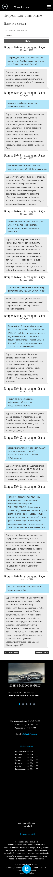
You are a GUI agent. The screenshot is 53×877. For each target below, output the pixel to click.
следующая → (42, 652)
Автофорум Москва (14, 867)
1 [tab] (19, 704)
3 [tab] (27, 704)
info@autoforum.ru (29, 734)
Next (49, 684)
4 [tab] (30, 704)
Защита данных (39, 867)
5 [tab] (34, 704)
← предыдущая (11, 652)
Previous (3, 684)
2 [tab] (23, 704)
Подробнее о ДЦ (27, 834)
